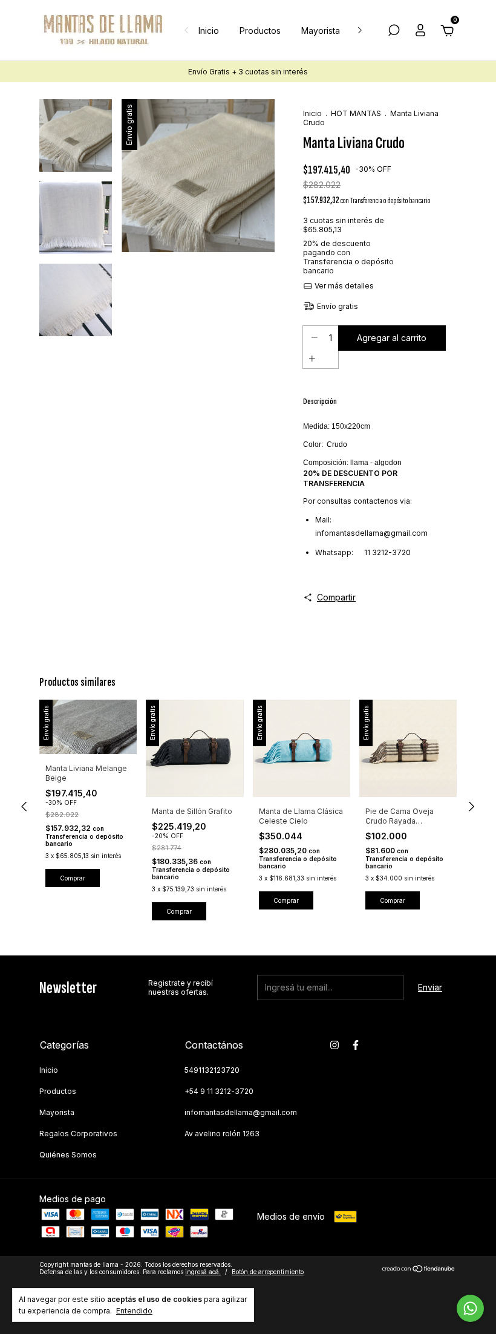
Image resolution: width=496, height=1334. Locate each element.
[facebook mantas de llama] (356, 1045)
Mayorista (320, 30)
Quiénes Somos (68, 1154)
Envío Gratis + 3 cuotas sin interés (248, 71)
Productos (260, 30)
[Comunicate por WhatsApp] (470, 1308)
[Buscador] (393, 32)
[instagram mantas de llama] (334, 1045)
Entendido (134, 1310)
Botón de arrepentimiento (268, 1271)
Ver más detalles (343, 285)
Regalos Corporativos (78, 1133)
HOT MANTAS (356, 113)
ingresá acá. (203, 1271)
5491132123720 (212, 1070)
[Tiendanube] (419, 1269)
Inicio (208, 30)
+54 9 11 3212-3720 (218, 1091)
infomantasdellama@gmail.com (240, 1112)
